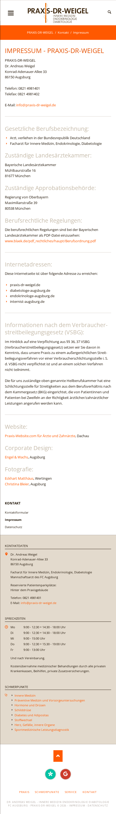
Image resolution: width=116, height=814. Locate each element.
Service (71, 792)
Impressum (77, 805)
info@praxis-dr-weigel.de (36, 105)
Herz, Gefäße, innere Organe (35, 725)
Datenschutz (13, 527)
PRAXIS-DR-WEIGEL (40, 32)
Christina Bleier (17, 484)
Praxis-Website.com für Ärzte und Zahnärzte (40, 435)
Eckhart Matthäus (19, 478)
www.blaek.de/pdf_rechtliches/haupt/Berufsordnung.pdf (50, 240)
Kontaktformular (17, 512)
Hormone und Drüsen (30, 705)
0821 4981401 (29, 88)
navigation (11, 13)
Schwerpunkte (47, 792)
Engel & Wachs (16, 457)
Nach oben (58, 756)
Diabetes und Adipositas (32, 715)
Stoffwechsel (23, 720)
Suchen (109, 12)
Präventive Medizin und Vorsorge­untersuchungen (50, 700)
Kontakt (63, 32)
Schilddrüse (23, 710)
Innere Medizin (25, 695)
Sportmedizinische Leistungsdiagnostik (42, 730)
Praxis (24, 792)
